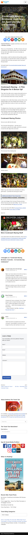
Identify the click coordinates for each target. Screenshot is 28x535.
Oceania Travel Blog (13, 9)
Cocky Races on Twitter (15, 209)
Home (3, 7)
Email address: (4, 429)
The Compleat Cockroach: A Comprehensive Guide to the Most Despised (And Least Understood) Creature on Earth (14, 238)
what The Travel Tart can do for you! (17, 416)
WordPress (11, 533)
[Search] (25, 421)
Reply (25, 269)
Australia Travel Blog (21, 521)
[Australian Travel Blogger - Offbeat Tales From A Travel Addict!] (5, 2)
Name (4, 344)
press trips (18, 415)
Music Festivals (9, 295)
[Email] (19, 39)
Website (4, 355)
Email (3, 349)
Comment (4, 360)
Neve (2, 533)
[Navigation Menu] (25, 2)
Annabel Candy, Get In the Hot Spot (14, 268)
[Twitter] (8, 39)
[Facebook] (5, 39)
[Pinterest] (12, 39)
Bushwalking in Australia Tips (7, 504)
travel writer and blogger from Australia (17, 413)
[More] (22, 39)
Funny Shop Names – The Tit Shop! (8, 507)
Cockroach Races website (20, 207)
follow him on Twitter (17, 204)
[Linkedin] (15, 39)
